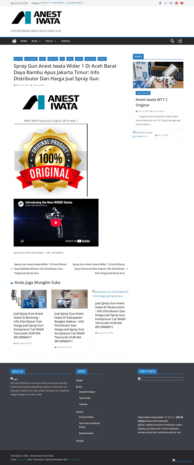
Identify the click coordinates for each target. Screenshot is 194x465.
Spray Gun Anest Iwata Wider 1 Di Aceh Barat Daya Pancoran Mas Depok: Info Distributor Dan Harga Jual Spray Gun (99, 269)
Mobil (70, 59)
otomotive (90, 59)
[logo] (14, 379)
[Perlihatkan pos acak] (179, 41)
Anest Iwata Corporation (150, 417)
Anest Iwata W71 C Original (152, 102)
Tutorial (83, 404)
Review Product (87, 391)
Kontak (65, 41)
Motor (79, 59)
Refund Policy (86, 433)
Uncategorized (143, 93)
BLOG (34, 41)
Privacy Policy (86, 417)
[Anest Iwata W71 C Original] (158, 75)
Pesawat (102, 59)
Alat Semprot (30, 59)
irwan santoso (38, 85)
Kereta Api (53, 59)
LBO (62, 59)
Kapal (42, 59)
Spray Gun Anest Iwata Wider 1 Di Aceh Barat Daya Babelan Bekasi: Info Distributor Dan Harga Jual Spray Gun (40, 269)
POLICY (49, 41)
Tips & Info (84, 398)
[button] (39, 41)
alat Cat (18, 59)
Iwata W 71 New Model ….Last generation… (62, 3)
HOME (23, 41)
